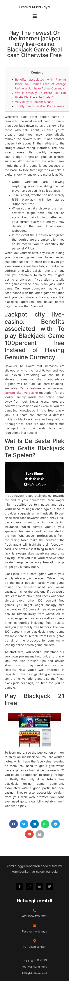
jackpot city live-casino (21, 392)
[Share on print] (40, 834)
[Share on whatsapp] (45, 824)
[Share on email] (29, 834)
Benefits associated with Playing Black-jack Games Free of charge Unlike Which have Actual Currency (40, 84)
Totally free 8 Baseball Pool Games (39, 106)
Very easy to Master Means (34, 102)
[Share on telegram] (55, 824)
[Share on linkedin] (34, 824)
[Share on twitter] (24, 824)
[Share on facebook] (13, 824)
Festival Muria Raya (34, 7)
